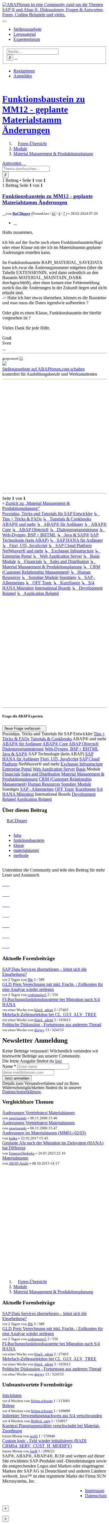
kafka (13, 1138)
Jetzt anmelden (16, 1078)
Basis (81, 769)
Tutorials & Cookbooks (51, 738)
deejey (39, 1030)
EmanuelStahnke (22, 1153)
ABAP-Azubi (19, 1163)
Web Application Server (54, 769)
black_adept (43, 1010)
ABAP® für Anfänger (22, 743)
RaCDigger (21, 213)
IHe (30, 979)
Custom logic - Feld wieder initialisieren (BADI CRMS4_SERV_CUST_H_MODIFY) (44, 1443)
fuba (17, 835)
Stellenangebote (27, 29)
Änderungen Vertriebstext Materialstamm (38, 1112)
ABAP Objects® (84, 743)
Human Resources (44, 784)
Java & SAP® (14, 754)
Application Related (34, 799)
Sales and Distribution (40, 774)
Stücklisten (12, 1395)
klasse (18, 845)
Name (9, 1066)
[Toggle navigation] (4, 21)
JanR (33, 1451)
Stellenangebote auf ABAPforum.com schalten (43, 369)
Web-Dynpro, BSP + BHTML (71, 748)
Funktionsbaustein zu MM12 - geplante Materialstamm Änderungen (43, 114)
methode (21, 855)
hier (58, 1061)
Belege (8, 1405)
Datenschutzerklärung (21, 1091)
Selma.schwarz (42, 1401)
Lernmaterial (24, 34)
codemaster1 (37, 995)
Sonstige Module (76, 784)
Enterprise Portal (17, 769)
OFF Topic (64, 789)
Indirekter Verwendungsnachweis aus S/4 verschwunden (52, 1415)
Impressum (94, 1490)
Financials (11, 774)
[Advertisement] (54, 436)
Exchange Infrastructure (82, 764)
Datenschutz (96, 1495)
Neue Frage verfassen (22, 728)
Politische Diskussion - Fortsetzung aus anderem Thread (51, 1024)
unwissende (18, 1118)
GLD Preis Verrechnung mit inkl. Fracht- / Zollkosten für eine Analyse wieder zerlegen (52, 987)
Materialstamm (15, 1158)
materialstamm (26, 850)
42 (54, 213)
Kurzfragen (85, 789)
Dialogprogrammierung (23, 748)
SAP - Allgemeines (37, 789)
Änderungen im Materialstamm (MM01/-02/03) (44, 1132)
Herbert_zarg (40, 1421)
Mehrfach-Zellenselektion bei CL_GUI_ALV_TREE (49, 1014)
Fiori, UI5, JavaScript (59, 759)
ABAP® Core (55, 743)
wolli (34, 1436)
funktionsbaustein (28, 840)
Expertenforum (26, 39)
